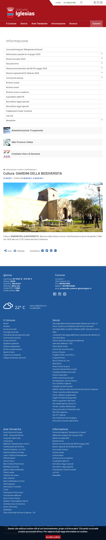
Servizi (23, 23)
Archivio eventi (12, 87)
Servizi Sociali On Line (60, 361)
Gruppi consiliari (9, 341)
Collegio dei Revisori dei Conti (14, 358)
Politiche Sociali (9, 458)
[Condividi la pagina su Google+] (55, 251)
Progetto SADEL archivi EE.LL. (63, 355)
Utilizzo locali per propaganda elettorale (68, 341)
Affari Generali (9, 478)
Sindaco (6, 326)
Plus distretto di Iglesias (61, 383)
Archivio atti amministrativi (62, 349)
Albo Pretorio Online (22, 142)
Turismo (96, 23)
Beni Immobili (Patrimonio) (13, 464)
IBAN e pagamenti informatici (63, 401)
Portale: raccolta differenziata (64, 406)
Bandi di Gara (8, 352)
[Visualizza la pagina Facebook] (95, 3)
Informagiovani (9, 484)
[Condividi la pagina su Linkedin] (51, 251)
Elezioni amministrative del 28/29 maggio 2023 (26, 68)
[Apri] (102, 53)
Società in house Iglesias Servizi (15, 501)
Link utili (9, 116)
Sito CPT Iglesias (59, 415)
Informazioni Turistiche (12, 487)
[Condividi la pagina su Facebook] (43, 251)
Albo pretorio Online (59, 346)
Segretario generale (11, 343)
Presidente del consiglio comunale (16, 335)
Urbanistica (8, 441)
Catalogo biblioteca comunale (63, 372)
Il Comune (11, 23)
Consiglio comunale (10, 332)
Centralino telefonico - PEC (62, 343)
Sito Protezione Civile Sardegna (64, 418)
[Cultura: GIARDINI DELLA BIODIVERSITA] (53, 207)
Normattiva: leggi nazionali (17, 102)
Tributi (5, 490)
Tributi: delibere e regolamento (64, 395)
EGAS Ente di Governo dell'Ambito (65, 421)
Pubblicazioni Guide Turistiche (19, 111)
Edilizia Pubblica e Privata (13, 452)
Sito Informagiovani (59, 412)
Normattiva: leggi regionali (17, 106)
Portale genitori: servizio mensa (64, 381)
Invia (9, 251)
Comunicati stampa (14, 78)
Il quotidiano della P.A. (15, 97)
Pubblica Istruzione (10, 475)
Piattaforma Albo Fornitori (62, 386)
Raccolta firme (12, 64)
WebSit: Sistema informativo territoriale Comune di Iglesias (75, 389)
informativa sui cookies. (77, 532)
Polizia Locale (8, 472)
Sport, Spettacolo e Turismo (13, 481)
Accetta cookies (53, 537)
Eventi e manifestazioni (27, 170)
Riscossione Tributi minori (13, 492)
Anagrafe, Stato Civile (11, 438)
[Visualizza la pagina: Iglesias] (4, 170)
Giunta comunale (9, 329)
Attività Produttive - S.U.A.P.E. (14, 450)
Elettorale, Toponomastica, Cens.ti (16, 444)
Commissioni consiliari (12, 338)
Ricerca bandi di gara (61, 366)
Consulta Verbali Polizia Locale (64, 369)
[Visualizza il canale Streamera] (101, 3)
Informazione (58, 23)
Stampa (20, 251)
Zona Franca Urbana (11, 498)
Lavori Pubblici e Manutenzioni (15, 455)
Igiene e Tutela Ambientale (13, 470)
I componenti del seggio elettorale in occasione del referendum (76, 335)
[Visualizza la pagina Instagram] (98, 3)
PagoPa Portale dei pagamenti (64, 398)
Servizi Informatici (10, 507)
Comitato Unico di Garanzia (26, 154)
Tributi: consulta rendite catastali (65, 392)
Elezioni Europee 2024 (15, 59)
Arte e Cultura (8, 461)
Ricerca (73, 23)
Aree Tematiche (39, 23)
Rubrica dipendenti (59, 375)
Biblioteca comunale (11, 467)
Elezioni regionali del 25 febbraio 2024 (22, 73)
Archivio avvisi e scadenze (17, 92)
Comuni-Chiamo (58, 352)
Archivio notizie (12, 83)
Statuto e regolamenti (11, 346)
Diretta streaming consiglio (63, 378)
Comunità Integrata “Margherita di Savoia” (24, 49)
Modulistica (57, 364)
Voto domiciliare (58, 338)
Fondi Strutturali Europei (12, 432)
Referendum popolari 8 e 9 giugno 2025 (23, 54)
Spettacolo (7, 510)
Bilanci (6, 323)
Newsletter (11, 120)
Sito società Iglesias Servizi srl (64, 404)
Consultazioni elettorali (12, 495)
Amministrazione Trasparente (27, 130)
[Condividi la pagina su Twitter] (47, 251)
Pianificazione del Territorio (13, 447)
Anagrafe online (58, 358)
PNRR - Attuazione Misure (13, 435)
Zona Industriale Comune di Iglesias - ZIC (19, 513)
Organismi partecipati (12, 355)
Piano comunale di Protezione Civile (66, 409)
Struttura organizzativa (12, 349)
